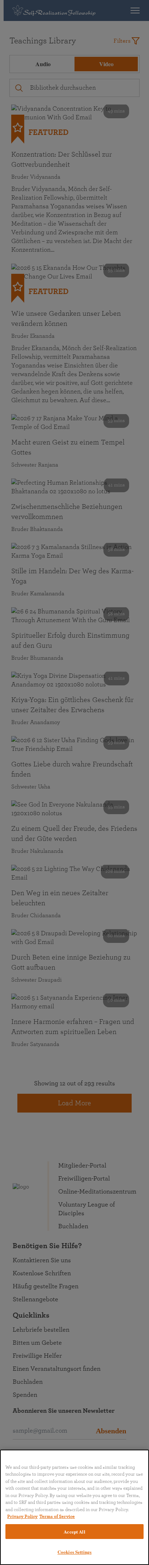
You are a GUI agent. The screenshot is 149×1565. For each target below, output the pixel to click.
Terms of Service (57, 1516)
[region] (74, 1507)
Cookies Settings (74, 1551)
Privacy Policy (22, 1516)
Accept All (74, 1531)
